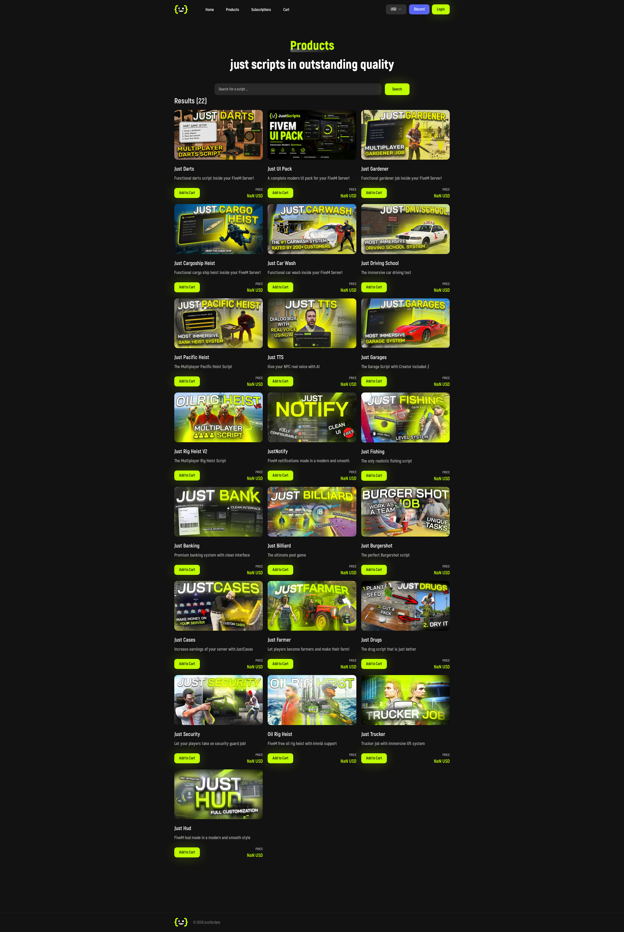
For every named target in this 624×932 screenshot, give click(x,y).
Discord (419, 9)
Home (209, 9)
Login (441, 9)
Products (232, 9)
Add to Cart (187, 192)
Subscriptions (261, 9)
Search (397, 89)
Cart (286, 9)
